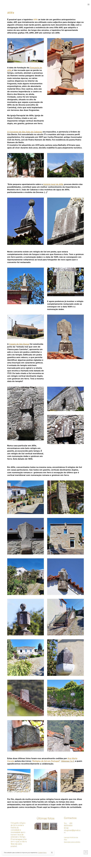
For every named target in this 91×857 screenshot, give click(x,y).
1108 (72, 25)
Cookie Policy (42, 852)
